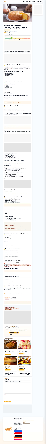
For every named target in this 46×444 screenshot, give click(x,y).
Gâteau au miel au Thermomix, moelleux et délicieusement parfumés (14, 126)
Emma (17, 326)
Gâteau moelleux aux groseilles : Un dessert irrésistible (23, 352)
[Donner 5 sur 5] (8, 32)
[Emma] (7, 327)
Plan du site (24, 421)
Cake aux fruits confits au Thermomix (10, 307)
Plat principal (33, 1)
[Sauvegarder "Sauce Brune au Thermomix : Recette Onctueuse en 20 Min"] (30, 357)
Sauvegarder (11, 34)
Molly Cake (6, 298)
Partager (7, 34)
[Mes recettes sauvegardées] (8, 1)
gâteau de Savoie (10, 68)
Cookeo (41, 1)
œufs (6, 84)
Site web (11, 334)
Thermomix (37, 1)
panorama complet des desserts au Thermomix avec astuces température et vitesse (19, 264)
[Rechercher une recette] (10, 1)
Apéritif (24, 1)
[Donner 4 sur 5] (7, 32)
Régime (27, 1)
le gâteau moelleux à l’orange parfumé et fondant (16, 265)
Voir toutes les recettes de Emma (14, 332)
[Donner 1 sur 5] (4, 32)
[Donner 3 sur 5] (6, 32)
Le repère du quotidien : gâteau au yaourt (10, 228)
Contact (24, 422)
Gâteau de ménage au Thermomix (17, 102)
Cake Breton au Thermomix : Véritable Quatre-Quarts (12, 308)
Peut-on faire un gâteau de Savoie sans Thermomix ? (12, 276)
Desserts (30, 1)
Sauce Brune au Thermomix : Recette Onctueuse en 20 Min (24, 368)
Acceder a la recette (7, 354)
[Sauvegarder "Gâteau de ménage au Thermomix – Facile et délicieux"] (16, 357)
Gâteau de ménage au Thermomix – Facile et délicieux (10, 368)
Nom (5, 394)
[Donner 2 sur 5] (5, 32)
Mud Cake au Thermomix (8, 309)
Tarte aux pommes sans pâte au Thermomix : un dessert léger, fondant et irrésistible (10, 352)
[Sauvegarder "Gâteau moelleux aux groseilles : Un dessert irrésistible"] (30, 341)
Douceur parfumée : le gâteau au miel (9, 225)
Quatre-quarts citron (7, 297)
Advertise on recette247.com (26, 423)
